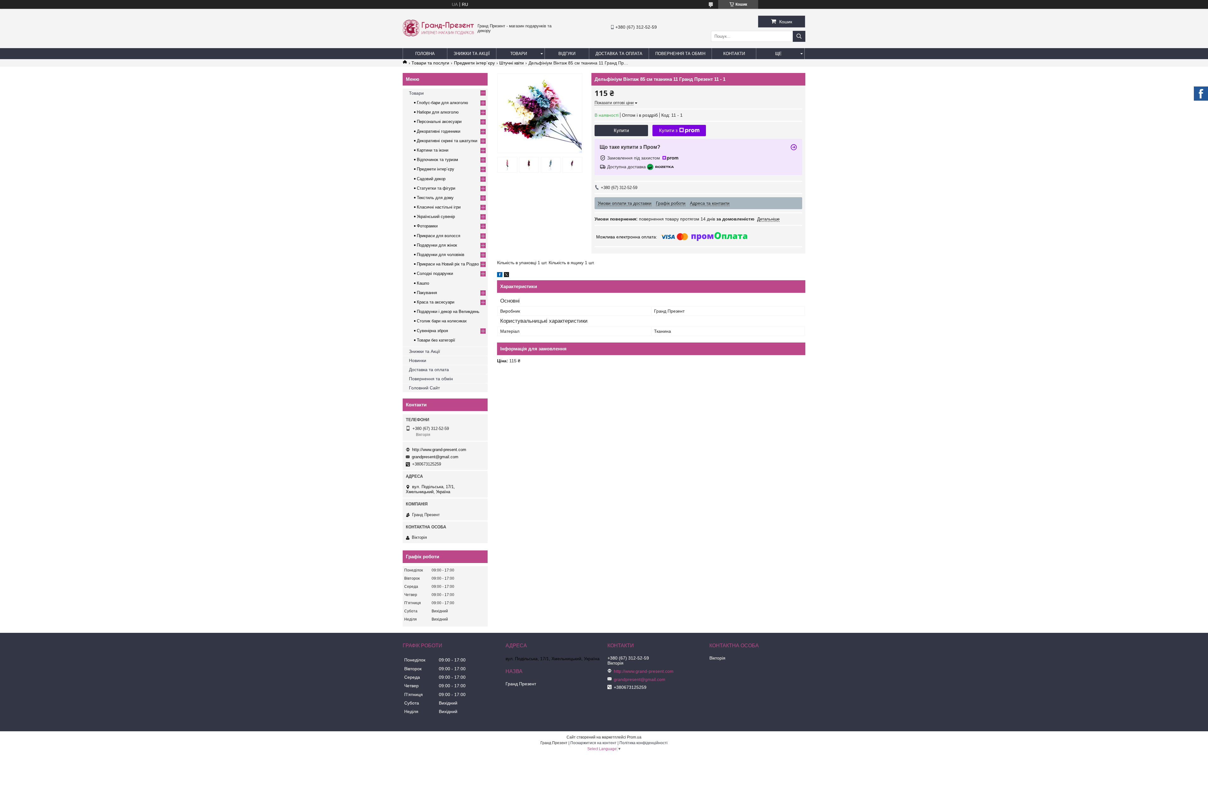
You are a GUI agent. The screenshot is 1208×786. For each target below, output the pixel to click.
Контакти (734, 53)
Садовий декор (431, 178)
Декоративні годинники (438, 131)
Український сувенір (436, 216)
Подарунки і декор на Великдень (448, 311)
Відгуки (566, 53)
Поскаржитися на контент (593, 743)
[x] (506, 275)
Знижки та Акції (472, 53)
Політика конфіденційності (643, 743)
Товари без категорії (436, 340)
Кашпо (423, 283)
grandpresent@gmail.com (435, 456)
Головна (425, 53)
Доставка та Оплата (619, 53)
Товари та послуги (430, 62)
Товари (518, 53)
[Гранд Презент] (438, 34)
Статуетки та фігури (436, 188)
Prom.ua (634, 737)
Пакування (427, 292)
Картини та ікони (432, 150)
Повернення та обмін (680, 53)
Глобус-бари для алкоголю (442, 102)
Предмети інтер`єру (474, 62)
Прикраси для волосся (438, 235)
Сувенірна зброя (432, 330)
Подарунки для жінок (437, 245)
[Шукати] (799, 36)
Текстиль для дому (435, 197)
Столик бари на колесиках (442, 321)
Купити (621, 130)
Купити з (668, 130)
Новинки (417, 360)
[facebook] (499, 275)
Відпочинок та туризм (437, 159)
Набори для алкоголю (438, 112)
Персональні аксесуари (439, 121)
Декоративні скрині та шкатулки (447, 140)
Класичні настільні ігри (439, 207)
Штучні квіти (511, 62)
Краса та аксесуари (435, 302)
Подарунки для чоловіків (440, 254)
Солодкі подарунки (435, 273)
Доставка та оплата (429, 369)
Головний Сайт (424, 387)
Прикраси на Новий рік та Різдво (448, 264)
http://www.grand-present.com (439, 449)
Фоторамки (427, 226)
